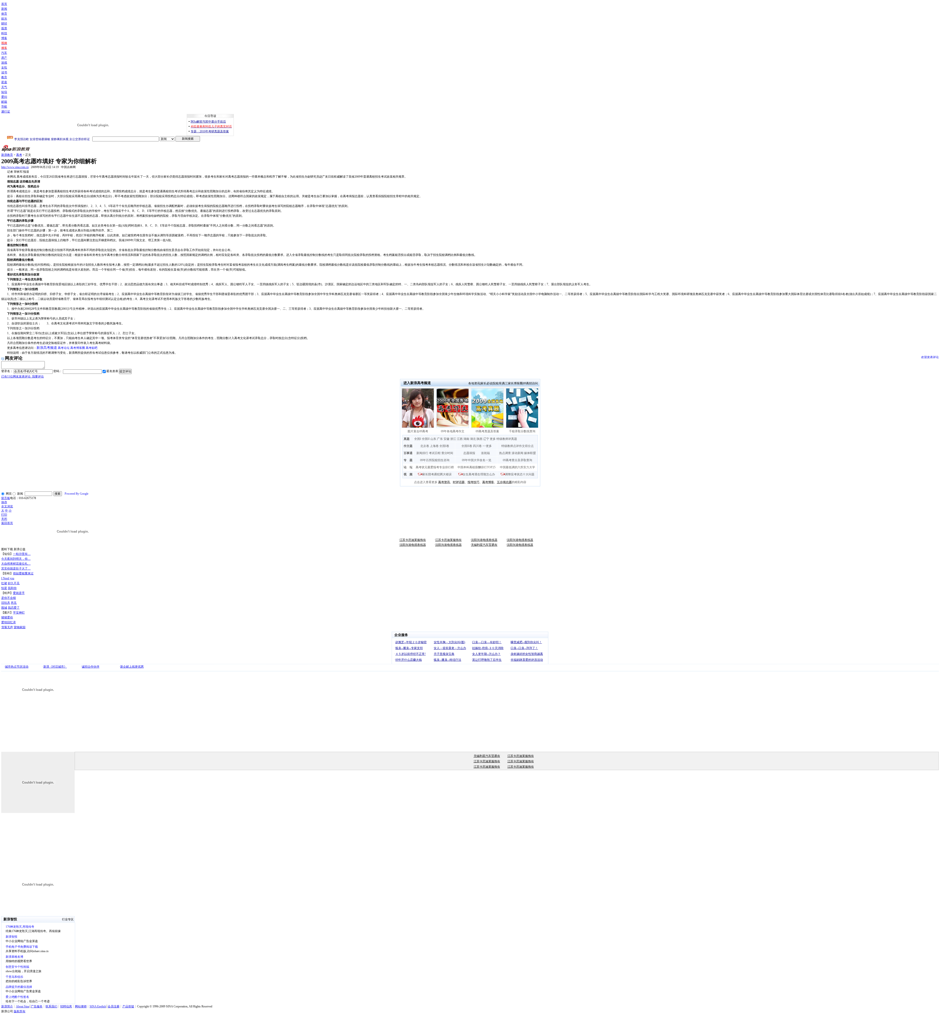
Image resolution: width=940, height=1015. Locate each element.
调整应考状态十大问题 (519, 474)
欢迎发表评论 (930, 357)
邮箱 (4, 101)
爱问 (4, 97)
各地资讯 (474, 383)
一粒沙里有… (22, 554)
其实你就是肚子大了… (16, 568)
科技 (4, 33)
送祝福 (485, 453)
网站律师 (81, 1006)
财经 (4, 23)
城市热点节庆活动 (16, 666)
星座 (4, 82)
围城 (4, 607)
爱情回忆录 (8, 622)
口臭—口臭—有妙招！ (487, 642)
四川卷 (477, 446)
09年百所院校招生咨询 (434, 460)
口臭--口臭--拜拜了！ (524, 648)
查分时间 (447, 453)
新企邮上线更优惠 (132, 666)
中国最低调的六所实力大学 (517, 467)
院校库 (497, 383)
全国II (426, 439)
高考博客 (488, 482)
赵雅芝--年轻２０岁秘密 (411, 642)
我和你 (12, 588)
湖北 (473, 439)
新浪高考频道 (46, 348)
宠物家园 (19, 627)
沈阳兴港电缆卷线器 (484, 540)
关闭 (4, 519)
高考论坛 (64, 348)
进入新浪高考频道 (417, 383)
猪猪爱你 (7, 617)
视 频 (408, 474)
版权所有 (19, 1011)
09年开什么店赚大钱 (408, 659)
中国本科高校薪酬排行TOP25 (476, 467)
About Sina (22, 1006)
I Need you (7, 578)
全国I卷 (444, 446)
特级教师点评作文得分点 (517, 446)
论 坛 (408, 467)
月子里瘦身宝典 (444, 654)
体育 (4, 13)
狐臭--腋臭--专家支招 (409, 648)
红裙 (4, 583)
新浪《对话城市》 (55, 666)
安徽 (446, 439)
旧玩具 (5, 602)
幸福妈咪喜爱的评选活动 (527, 659)
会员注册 (113, 1006)
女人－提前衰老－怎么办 (450, 648)
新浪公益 (19, 549)
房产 (4, 57)
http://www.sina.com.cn (15, 167)
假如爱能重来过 (23, 573)
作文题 (408, 446)
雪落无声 (7, 627)
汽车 (4, 53)
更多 (493, 439)
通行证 (5, 111)
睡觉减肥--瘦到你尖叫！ (526, 642)
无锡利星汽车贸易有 (484, 545)
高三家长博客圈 (512, 383)
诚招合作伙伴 (90, 666)
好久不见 (14, 583)
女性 (4, 67)
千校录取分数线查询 (522, 431)
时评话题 (459, 482)
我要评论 (22, 376)
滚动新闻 (517, 453)
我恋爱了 (14, 607)
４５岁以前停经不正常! (410, 654)
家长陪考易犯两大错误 (437, 474)
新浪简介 (7, 1006)
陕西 (479, 439)
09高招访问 (530, 383)
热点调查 (505, 453)
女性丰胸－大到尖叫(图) (449, 642)
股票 (4, 28)
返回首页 (7, 523)
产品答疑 (128, 1006)
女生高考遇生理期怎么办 (479, 474)
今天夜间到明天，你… (16, 558)
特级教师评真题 (506, 439)
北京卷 (424, 446)
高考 (19, 155)
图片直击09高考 (418, 431)
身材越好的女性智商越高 (527, 654)
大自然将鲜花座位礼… (16, 563)
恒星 (4, 588)
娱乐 (4, 18)
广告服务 (37, 1006)
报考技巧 (473, 482)
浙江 (453, 439)
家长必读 (486, 383)
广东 (440, 439)
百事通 (408, 453)
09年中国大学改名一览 (476, 460)
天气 (4, 87)
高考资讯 (444, 482)
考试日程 (435, 453)
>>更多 (487, 446)
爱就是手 (19, 593)
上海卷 (434, 446)
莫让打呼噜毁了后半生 (487, 659)
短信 (4, 92)
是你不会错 (8, 598)
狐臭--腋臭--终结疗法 (447, 659)
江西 (460, 439)
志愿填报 (469, 453)
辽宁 (486, 439)
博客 (4, 38)
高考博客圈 (77, 348)
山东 (433, 439)
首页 (4, 4)
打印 (4, 514)
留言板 (5, 498)
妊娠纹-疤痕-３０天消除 (488, 648)
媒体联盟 (530, 453)
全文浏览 (7, 506)
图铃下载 (7, 549)
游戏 (4, 62)
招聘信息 (66, 1006)
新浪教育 (7, 155)
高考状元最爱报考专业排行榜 (435, 467)
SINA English (98, 1006)
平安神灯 (19, 612)
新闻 (4, 9)
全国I (417, 439)
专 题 (408, 460)
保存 (4, 502)
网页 (9, 493)
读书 (4, 72)
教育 (4, 77)
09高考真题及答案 (487, 431)
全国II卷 (466, 446)
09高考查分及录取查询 (517, 460)
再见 (14, 602)
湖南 (466, 439)
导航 (4, 106)
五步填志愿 (504, 482)
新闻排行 (422, 453)
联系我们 (51, 1006)
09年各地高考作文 (452, 431)
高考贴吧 (91, 348)
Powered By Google (76, 493)
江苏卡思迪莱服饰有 (413, 540)
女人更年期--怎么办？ (486, 654)
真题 (407, 439)
